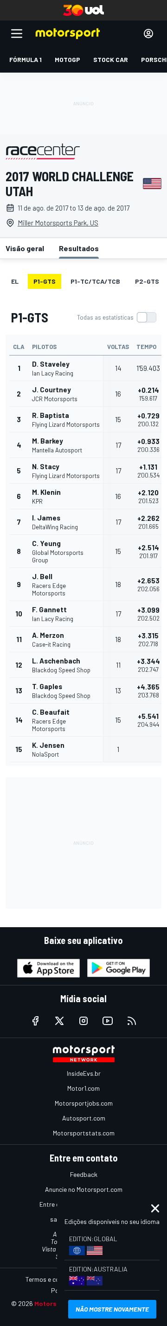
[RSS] (131, 1021)
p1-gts (44, 281)
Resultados (79, 248)
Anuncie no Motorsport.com (83, 1189)
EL (15, 281)
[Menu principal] (16, 33)
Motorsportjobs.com (84, 1103)
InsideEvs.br (84, 1073)
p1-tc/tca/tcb (95, 281)
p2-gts (147, 281)
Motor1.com (83, 1088)
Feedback (83, 1174)
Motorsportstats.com (84, 1133)
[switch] (116, 317)
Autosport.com (83, 1118)
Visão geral (25, 248)
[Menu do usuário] (148, 33)
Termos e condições (53, 1279)
